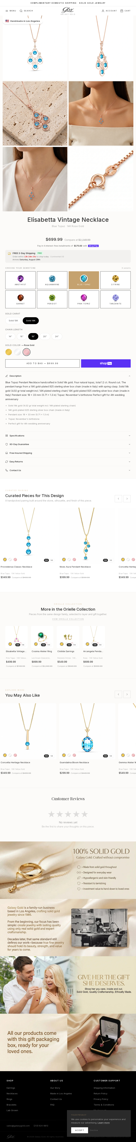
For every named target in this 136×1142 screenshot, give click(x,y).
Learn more (104, 1122)
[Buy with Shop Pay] (106, 363)
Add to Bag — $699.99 (43, 363)
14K (51, 560)
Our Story (55, 1088)
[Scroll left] (118, 498)
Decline (94, 1130)
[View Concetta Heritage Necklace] (28, 731)
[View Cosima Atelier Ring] (42, 637)
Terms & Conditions (104, 1104)
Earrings (11, 1088)
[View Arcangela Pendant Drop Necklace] (94, 637)
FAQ (52, 1104)
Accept (79, 1130)
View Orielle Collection (68, 619)
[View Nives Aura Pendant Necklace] (87, 536)
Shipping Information (104, 1088)
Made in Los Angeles (61, 1093)
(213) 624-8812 (41, 1125)
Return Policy (100, 1093)
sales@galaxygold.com (18, 1125)
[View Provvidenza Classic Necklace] (28, 536)
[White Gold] (17, 352)
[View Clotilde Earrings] (68, 637)
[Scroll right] (127, 498)
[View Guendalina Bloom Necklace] (87, 731)
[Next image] (52, 535)
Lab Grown (12, 1110)
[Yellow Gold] (8, 352)
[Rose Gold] (26, 352)
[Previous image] (4, 535)
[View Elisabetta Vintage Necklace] (16, 637)
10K (46, 560)
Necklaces (12, 1093)
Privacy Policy (101, 1099)
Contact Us (56, 1099)
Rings (9, 1099)
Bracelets (11, 1104)
